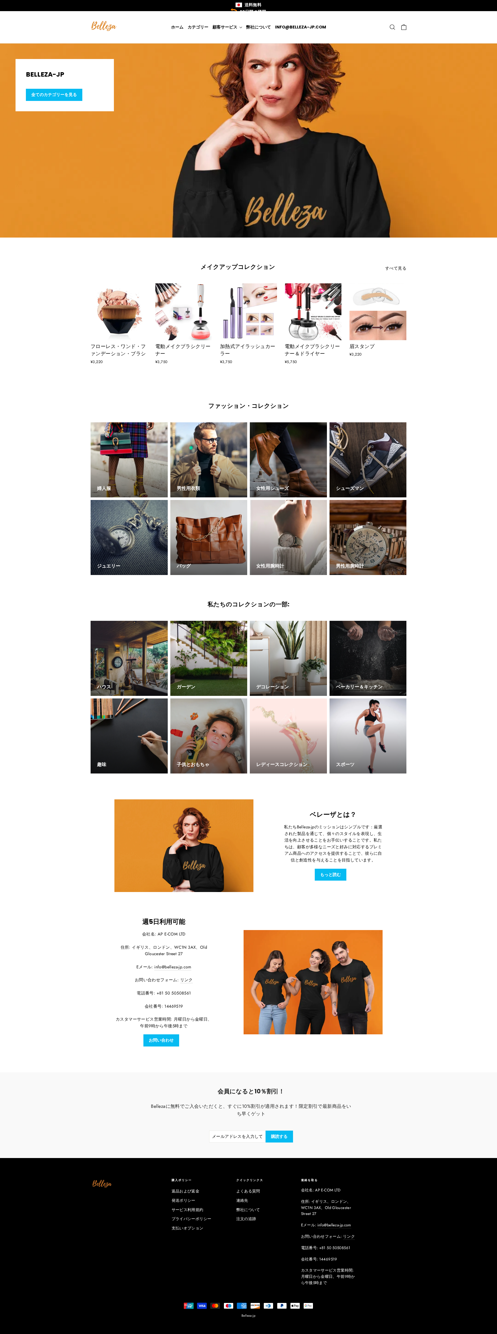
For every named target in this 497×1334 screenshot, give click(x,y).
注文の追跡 (246, 1219)
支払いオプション (187, 1228)
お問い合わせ (161, 1040)
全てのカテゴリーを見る (54, 95)
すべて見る (395, 268)
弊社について (258, 27)
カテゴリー (198, 27)
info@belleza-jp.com (300, 27)
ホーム (177, 27)
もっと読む (330, 875)
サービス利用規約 (187, 1210)
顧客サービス (225, 27)
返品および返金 (186, 1191)
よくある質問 (248, 1191)
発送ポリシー (183, 1200)
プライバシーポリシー (191, 1219)
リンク (186, 980)
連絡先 (242, 1200)
